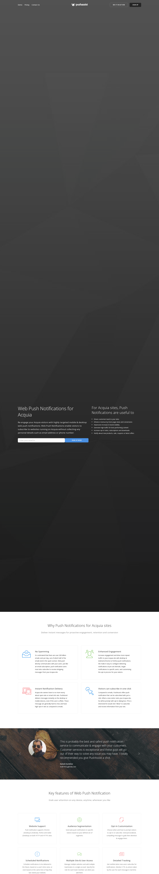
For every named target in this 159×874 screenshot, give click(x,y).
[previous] (20, 754)
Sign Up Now (77, 440)
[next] (139, 754)
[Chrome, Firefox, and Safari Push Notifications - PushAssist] (79, 4)
